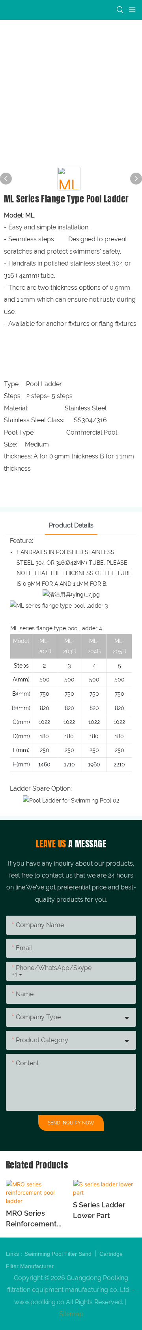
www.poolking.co (39, 1302)
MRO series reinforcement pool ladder (31, 1219)
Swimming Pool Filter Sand (58, 1254)
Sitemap (71, 1314)
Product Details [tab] (71, 525)
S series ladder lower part (99, 1210)
